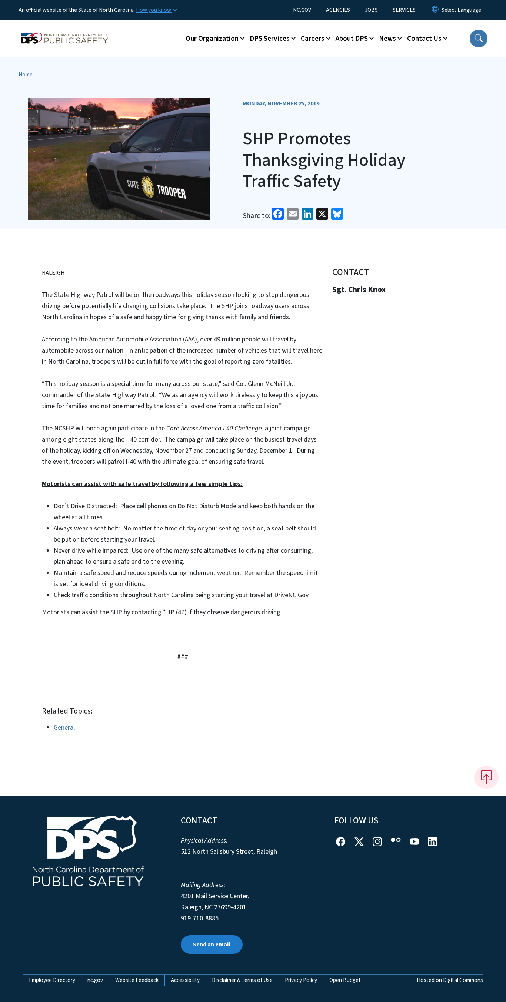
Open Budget (345, 980)
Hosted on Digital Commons (450, 980)
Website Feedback (137, 980)
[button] (478, 38)
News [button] (387, 38)
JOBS (371, 10)
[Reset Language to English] (435, 10)
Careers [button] (312, 38)
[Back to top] (486, 777)
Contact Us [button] (424, 38)
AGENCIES (338, 10)
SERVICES (404, 10)
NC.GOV (302, 10)
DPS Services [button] (270, 38)
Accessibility (185, 980)
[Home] (65, 30)
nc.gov (95, 980)
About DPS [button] (352, 38)
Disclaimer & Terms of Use (242, 980)
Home (26, 74)
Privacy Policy (301, 980)
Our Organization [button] (212, 38)
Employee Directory (52, 980)
